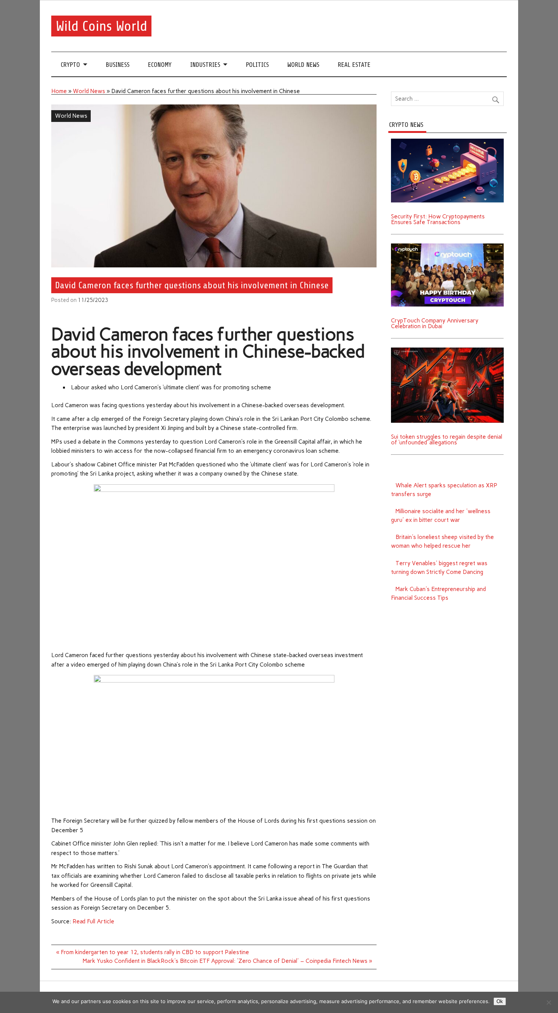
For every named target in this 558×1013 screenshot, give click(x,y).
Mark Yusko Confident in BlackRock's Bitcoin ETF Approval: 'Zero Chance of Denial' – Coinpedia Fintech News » (227, 961)
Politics (257, 64)
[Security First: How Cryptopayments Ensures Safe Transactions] (447, 141)
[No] (548, 1002)
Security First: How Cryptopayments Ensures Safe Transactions (438, 219)
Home (59, 91)
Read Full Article (93, 921)
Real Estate (354, 64)
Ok (500, 1001)
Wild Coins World (101, 26)
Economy (160, 64)
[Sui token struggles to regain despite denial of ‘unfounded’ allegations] (447, 350)
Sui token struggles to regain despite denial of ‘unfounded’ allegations (446, 439)
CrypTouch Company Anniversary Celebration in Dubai (434, 323)
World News (303, 64)
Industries (205, 64)
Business (117, 64)
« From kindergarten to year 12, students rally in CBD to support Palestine (152, 952)
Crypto (70, 64)
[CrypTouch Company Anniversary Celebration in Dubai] (447, 246)
